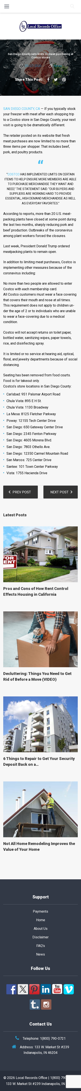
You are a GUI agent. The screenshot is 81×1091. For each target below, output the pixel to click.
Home (40, 920)
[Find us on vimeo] (69, 989)
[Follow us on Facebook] (11, 989)
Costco (14, 174)
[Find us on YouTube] (57, 989)
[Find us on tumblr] (35, 1004)
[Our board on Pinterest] (34, 989)
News (58, 66)
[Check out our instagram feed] (46, 1004)
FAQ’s (40, 946)
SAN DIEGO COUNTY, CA (21, 109)
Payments (40, 911)
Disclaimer (40, 937)
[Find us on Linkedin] (46, 989)
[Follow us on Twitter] (23, 989)
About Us (41, 929)
